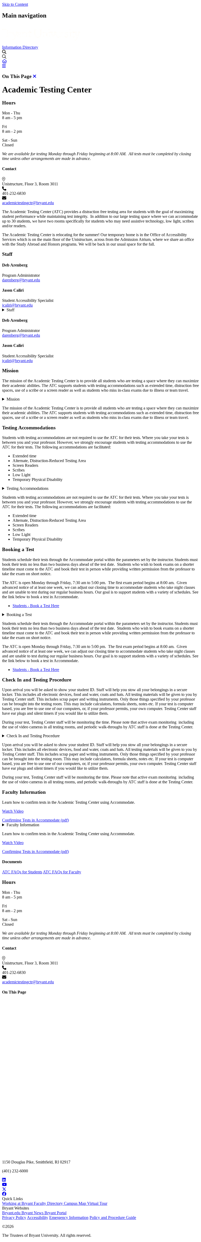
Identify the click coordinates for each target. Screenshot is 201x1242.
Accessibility (37, 1217)
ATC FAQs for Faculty (62, 872)
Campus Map (75, 1203)
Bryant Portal (55, 1213)
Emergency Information (68, 1217)
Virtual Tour (97, 1203)
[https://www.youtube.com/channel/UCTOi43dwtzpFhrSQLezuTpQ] (100, 1184)
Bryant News (32, 1213)
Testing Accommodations (27, 488)
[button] (4, 61)
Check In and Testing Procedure (33, 736)
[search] (100, 56)
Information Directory (20, 47)
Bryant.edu (11, 1213)
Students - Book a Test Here (36, 605)
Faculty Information (23, 825)
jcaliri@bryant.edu (17, 305)
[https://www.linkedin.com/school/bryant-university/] (100, 1180)
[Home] (41, 42)
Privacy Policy (14, 1217)
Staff (10, 310)
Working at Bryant (18, 1203)
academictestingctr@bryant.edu (28, 203)
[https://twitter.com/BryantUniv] (100, 1189)
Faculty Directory (49, 1203)
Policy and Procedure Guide (113, 1217)
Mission (13, 399)
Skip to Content (15, 4)
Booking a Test (19, 614)
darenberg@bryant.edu (21, 280)
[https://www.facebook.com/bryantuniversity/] (100, 1194)
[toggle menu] (4, 52)
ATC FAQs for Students (22, 872)
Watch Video (13, 811)
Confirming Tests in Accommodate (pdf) (35, 820)
